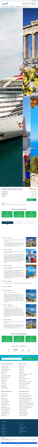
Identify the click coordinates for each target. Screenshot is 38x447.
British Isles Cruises (5, 399)
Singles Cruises (4, 386)
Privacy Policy (21, 428)
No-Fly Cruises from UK (23, 393)
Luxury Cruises (4, 378)
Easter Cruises (21, 377)
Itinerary (7, 222)
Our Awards (3, 432)
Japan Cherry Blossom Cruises (24, 378)
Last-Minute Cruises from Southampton (26, 404)
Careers (20, 425)
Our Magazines (4, 434)
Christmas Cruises (22, 375)
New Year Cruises (22, 380)
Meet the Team (4, 431)
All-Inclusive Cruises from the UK (25, 395)
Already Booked (34, 0)
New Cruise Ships (4, 380)
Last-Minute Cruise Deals (6, 377)
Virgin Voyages (12, 6)
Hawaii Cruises (4, 406)
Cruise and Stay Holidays (5, 369)
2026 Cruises (21, 367)
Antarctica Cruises (4, 395)
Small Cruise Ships (4, 387)
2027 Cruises (21, 369)
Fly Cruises (3, 373)
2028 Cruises (21, 370)
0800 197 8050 (33, 196)
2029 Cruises (21, 372)
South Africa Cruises (5, 410)
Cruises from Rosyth (23, 415)
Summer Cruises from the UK (24, 383)
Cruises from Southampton (24, 401)
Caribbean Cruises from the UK (25, 396)
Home (3, 6)
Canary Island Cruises (5, 401)
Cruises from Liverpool (23, 412)
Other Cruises (30, 222)
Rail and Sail (3, 381)
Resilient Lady (18, 6)
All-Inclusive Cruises (5, 366)
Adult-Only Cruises (4, 367)
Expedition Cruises (4, 370)
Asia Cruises (3, 396)
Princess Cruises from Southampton (25, 407)
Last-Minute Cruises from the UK (25, 399)
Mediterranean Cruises (5, 407)
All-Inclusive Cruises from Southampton (26, 403)
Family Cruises (3, 372)
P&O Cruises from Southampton (25, 406)
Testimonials (21, 424)
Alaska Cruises (4, 393)
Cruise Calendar (22, 366)
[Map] (19, 230)
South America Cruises (5, 412)
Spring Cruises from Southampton (25, 381)
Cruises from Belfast (23, 410)
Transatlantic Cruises (5, 413)
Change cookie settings (23, 431)
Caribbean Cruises (4, 403)
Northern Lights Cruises (5, 409)
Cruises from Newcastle (23, 413)
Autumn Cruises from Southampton (25, 373)
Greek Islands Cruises (5, 404)
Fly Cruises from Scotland (6, 375)
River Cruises (3, 383)
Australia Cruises (4, 398)
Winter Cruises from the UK (24, 387)
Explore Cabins (19, 222)
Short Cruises (3, 384)
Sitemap (20, 432)
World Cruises (3, 415)
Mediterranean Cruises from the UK (25, 398)
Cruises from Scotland (23, 409)
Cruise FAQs (4, 425)
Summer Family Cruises (23, 384)
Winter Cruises (21, 386)
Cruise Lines (7, 6)
